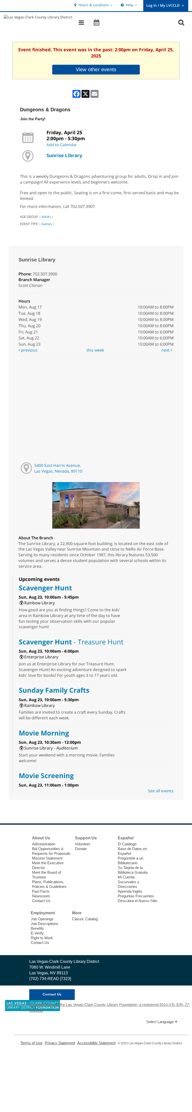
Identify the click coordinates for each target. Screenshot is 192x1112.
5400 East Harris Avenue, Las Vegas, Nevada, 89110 (58, 468)
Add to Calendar (61, 144)
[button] (93, 5)
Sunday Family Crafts (54, 690)
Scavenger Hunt (45, 587)
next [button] (165, 350)
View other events (96, 69)
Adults (46, 216)
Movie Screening (46, 775)
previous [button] (29, 350)
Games (47, 224)
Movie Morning (44, 733)
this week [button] (95, 350)
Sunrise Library (64, 155)
